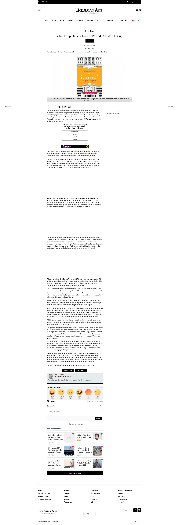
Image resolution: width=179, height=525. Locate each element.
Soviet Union (80, 370)
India (54, 20)
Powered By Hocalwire (135, 521)
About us (94, 499)
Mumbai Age (95, 493)
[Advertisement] (75, 183)
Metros (70, 20)
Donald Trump (68, 370)
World (62, 20)
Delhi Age (94, 490)
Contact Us (121, 502)
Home (46, 20)
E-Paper (120, 493)
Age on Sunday (135, 2)
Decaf (93, 496)
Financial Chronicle (44, 499)
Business (79, 20)
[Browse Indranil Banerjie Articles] (50, 376)
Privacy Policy (122, 499)
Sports (99, 20)
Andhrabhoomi (43, 496)
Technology (109, 20)
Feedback (120, 496)
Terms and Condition (124, 490)
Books (89, 41)
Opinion (90, 20)
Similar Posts (113, 113)
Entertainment (123, 20)
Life (92, 502)
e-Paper (128, 2)
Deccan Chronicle (44, 493)
